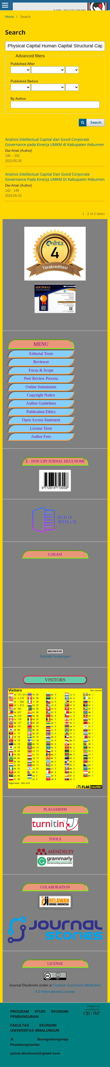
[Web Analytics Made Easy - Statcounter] (55, 651)
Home (9, 17)
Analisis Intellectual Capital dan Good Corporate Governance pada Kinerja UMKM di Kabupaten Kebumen (54, 142)
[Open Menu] (5, 5)
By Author (18, 98)
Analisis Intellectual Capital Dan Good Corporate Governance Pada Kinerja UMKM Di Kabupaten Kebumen (55, 176)
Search (95, 122)
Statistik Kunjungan (55, 656)
